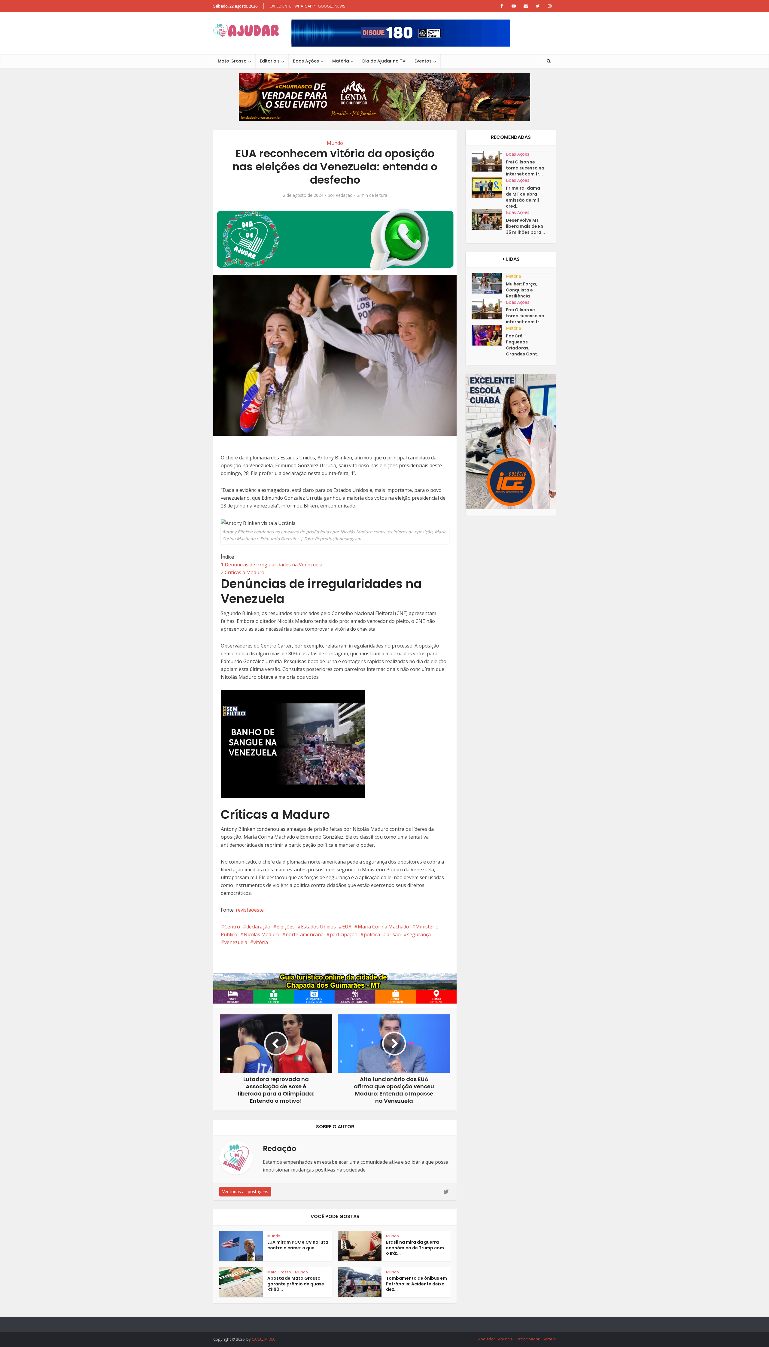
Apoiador (486, 1339)
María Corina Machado (383, 926)
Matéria (340, 61)
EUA (346, 926)
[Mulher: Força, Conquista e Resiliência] (489, 283)
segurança (419, 934)
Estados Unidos (318, 926)
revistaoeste (250, 910)
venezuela (235, 942)
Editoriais (270, 61)
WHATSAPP (304, 6)
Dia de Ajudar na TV (384, 61)
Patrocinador (528, 1339)
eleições (286, 926)
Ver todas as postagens (245, 1191)
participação (343, 934)
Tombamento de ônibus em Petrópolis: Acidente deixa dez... (416, 1284)
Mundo (335, 143)
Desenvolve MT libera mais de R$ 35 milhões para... (525, 226)
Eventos (423, 61)
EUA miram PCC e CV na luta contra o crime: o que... (297, 1245)
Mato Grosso (232, 61)
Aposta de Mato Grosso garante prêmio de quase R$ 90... (295, 1284)
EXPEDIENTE (280, 6)
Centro (232, 926)
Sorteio (549, 1339)
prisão (393, 934)
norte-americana (305, 934)
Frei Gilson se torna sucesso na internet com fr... (525, 168)
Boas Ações (306, 61)
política (372, 934)
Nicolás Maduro (261, 934)
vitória (261, 942)
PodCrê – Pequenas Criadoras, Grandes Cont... (523, 345)
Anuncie (505, 1339)
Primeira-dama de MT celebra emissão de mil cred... (523, 197)
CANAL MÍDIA (263, 1339)
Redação (344, 195)
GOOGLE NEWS (331, 6)
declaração (258, 926)
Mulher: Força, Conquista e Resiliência (521, 290)
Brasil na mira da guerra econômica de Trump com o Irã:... (415, 1248)
